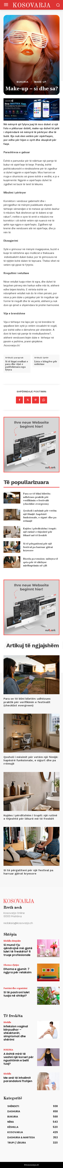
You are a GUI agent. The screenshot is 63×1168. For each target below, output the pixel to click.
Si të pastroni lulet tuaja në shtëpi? (17, 994)
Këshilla (7, 1022)
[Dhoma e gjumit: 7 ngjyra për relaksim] (48, 972)
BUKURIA (22, 82)
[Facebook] (19, 400)
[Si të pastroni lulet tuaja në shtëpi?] (48, 996)
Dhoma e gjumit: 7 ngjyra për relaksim (17, 970)
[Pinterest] (35, 400)
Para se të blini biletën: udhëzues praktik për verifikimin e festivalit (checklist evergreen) (37, 498)
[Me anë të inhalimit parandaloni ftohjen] (48, 1081)
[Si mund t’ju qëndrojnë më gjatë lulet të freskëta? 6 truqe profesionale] (48, 948)
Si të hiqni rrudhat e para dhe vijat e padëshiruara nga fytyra (16, 365)
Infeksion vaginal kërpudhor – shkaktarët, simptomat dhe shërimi (16, 1033)
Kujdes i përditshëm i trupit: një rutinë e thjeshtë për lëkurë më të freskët (40, 532)
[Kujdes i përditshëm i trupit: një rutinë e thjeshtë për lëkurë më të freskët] (12, 532)
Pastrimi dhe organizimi (15, 988)
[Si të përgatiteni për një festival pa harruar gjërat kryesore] (12, 547)
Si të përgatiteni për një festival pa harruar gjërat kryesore (38, 547)
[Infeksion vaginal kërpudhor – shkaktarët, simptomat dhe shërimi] (48, 1030)
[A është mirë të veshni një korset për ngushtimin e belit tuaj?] (48, 1057)
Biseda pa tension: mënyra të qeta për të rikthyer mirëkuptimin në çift (40, 562)
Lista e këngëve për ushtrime (45, 363)
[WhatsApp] (43, 400)
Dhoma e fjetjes (11, 965)
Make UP (40, 82)
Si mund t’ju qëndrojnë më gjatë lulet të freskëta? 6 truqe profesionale (18, 950)
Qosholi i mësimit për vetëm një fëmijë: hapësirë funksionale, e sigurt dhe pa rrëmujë (40, 515)
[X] (27, 400)
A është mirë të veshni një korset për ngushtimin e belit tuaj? (19, 1059)
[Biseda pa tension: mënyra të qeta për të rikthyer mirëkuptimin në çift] (12, 562)
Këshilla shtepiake (12, 940)
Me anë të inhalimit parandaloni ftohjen (18, 1079)
